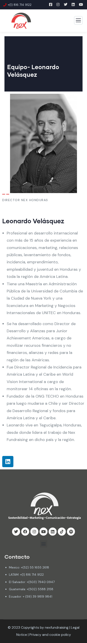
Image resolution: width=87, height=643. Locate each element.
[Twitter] (16, 532)
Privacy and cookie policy (50, 634)
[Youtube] (43, 532)
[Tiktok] (62, 532)
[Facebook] (25, 532)
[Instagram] (34, 532)
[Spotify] (71, 532)
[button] (43, 543)
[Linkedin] (7, 461)
